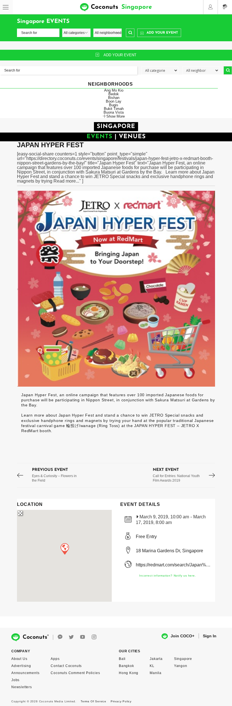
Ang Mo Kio (113, 90)
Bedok (113, 94)
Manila (156, 673)
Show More (115, 116)
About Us (19, 659)
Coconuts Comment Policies (75, 673)
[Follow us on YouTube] (82, 637)
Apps (55, 659)
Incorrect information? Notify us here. (167, 575)
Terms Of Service (93, 701)
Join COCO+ (182, 636)
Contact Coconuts (66, 666)
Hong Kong (128, 673)
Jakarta (156, 659)
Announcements (25, 673)
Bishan (113, 98)
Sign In (209, 636)
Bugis (113, 105)
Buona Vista (114, 112)
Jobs (15, 680)
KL (152, 666)
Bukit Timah (114, 109)
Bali (122, 659)
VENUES (132, 137)
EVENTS (99, 137)
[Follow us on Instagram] (94, 637)
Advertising (21, 666)
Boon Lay (113, 101)
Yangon (180, 666)
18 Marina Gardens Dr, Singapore (169, 550)
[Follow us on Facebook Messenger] (60, 637)
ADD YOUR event (120, 55)
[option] (116, 289)
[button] (64, 548)
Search (130, 33)
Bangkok (126, 666)
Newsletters (21, 687)
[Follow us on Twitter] (71, 637)
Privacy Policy (121, 701)
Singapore (183, 659)
